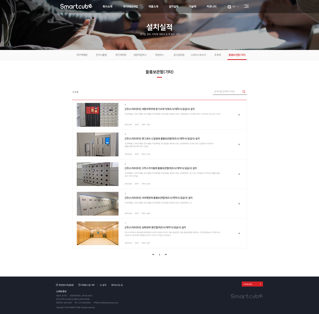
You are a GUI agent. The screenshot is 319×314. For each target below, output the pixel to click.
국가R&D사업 (130, 6)
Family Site (248, 284)
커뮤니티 (211, 6)
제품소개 (153, 6)
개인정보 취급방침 (66, 284)
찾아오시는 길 (117, 284)
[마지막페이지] (165, 254)
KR (234, 6)
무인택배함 (82, 55)
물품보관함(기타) (237, 55)
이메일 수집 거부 (88, 284)
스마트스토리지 (198, 55)
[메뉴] (246, 6)
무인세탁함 (120, 55)
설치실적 (173, 6)
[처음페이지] (153, 254)
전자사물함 (101, 55)
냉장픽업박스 (140, 55)
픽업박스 (159, 55)
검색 (243, 92)
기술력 (192, 6)
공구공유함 (178, 55)
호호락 (217, 55)
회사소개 (107, 6)
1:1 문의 (103, 284)
